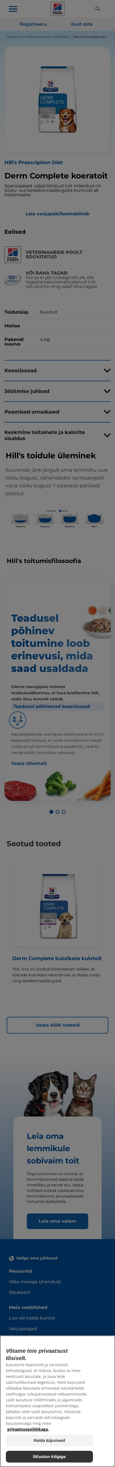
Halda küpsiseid (49, 1440)
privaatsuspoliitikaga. (28, 1429)
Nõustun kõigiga (49, 1456)
